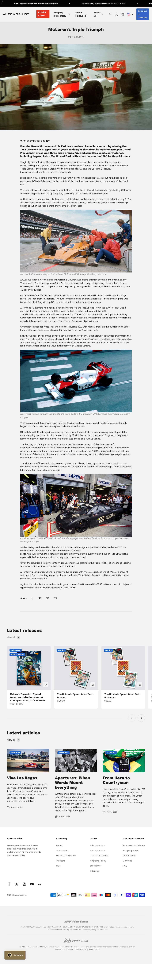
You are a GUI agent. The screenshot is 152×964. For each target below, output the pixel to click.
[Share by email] (55, 598)
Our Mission (62, 850)
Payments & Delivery (134, 845)
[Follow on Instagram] (24, 884)
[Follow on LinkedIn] (39, 884)
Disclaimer (95, 865)
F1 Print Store (42, 14)
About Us (97, 14)
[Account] (116, 14)
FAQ (125, 865)
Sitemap (94, 871)
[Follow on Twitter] (17, 884)
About (59, 845)
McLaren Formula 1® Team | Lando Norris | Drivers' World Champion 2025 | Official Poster (28, 697)
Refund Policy (97, 850)
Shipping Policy (98, 860)
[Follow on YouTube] (32, 884)
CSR (58, 865)
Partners (60, 860)
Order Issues (129, 855)
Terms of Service (99, 855)
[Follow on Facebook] (9, 884)
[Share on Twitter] (40, 598)
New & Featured (80, 14)
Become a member (142, 14)
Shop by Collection (60, 14)
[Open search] (110, 14)
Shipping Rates (130, 850)
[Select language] (130, 14)
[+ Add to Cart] (45, 684)
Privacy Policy (97, 845)
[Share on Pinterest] (47, 598)
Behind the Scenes (66, 855)
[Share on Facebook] (32, 598)
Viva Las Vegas (22, 778)
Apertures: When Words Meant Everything (72, 782)
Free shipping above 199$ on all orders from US (28, 3)
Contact (127, 860)
